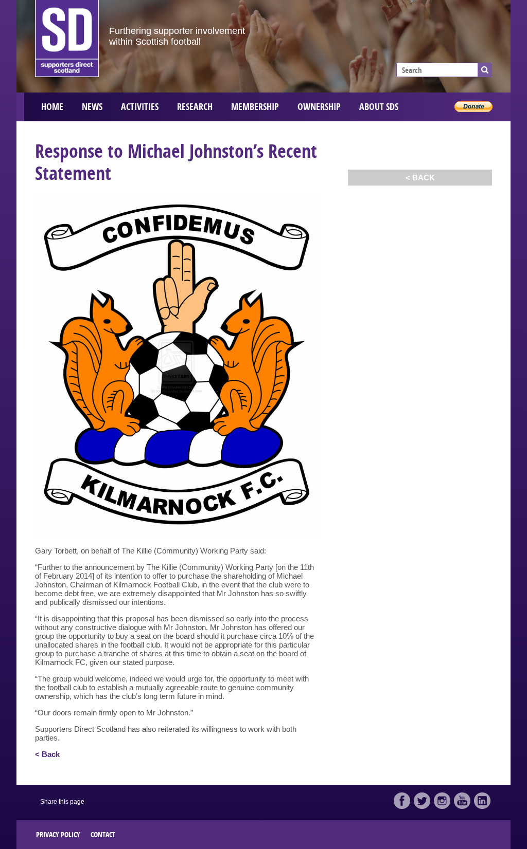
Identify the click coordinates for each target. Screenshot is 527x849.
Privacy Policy (58, 834)
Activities (140, 106)
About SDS (378, 106)
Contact (103, 834)
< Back (420, 177)
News (92, 106)
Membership (255, 106)
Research (195, 106)
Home (52, 106)
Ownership (319, 106)
